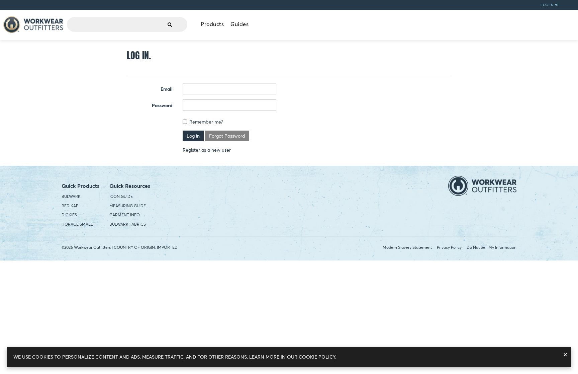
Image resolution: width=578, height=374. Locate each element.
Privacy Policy (449, 247)
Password (162, 105)
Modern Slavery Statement (407, 247)
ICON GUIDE (121, 196)
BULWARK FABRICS (127, 224)
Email (167, 89)
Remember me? (206, 122)
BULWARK (71, 196)
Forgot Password (227, 136)
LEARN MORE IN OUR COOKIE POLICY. (292, 357)
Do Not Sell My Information (491, 247)
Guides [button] (239, 24)
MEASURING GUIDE (127, 205)
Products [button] (212, 24)
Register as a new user (207, 150)
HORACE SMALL (77, 224)
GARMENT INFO (124, 214)
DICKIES (69, 214)
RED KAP (70, 205)
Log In (548, 5)
